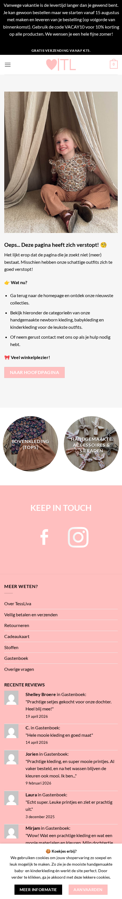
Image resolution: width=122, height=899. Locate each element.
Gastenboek (16, 658)
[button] (7, 65)
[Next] (116, 446)
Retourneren (16, 625)
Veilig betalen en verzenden (31, 614)
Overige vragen (19, 669)
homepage (53, 295)
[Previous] (6, 446)
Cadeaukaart (17, 636)
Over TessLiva (17, 603)
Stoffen (11, 647)
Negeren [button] (61, 41)
